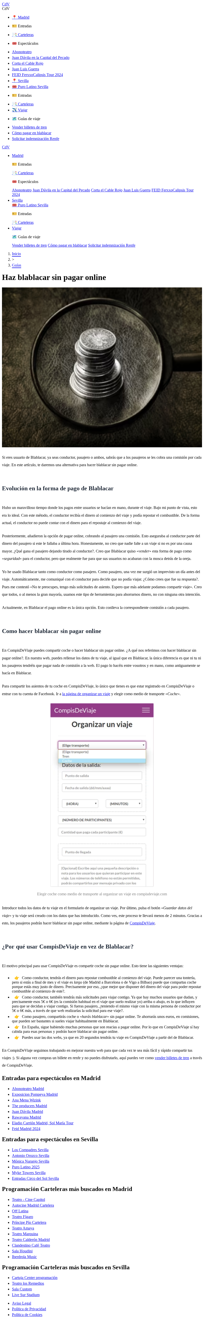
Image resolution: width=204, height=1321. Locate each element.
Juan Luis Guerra (25, 69)
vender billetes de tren (172, 1058)
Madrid (17, 155)
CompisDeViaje (142, 923)
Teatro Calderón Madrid (31, 1239)
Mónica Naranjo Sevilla (30, 1161)
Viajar (16, 228)
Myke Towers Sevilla (29, 1173)
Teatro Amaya (23, 1228)
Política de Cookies (27, 1315)
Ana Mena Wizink (26, 1100)
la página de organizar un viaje (86, 694)
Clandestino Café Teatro (31, 1245)
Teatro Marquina (25, 1234)
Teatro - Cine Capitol (28, 1199)
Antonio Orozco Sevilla (30, 1155)
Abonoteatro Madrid (28, 1089)
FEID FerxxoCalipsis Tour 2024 (37, 75)
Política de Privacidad (29, 1309)
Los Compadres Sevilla (30, 1150)
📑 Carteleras (23, 35)
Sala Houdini (22, 1251)
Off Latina (20, 1211)
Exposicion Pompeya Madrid (35, 1094)
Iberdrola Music (24, 1257)
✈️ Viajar (19, 110)
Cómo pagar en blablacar (31, 133)
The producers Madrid (29, 1106)
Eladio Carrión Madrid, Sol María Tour (42, 1123)
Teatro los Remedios (28, 1283)
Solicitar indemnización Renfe (35, 139)
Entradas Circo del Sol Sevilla (35, 1178)
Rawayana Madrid (26, 1117)
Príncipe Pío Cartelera (29, 1222)
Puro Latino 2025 (26, 1167)
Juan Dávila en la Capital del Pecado (40, 57)
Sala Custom (22, 1289)
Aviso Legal (21, 1303)
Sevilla (17, 200)
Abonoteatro (22, 52)
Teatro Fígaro (22, 1217)
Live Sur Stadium (26, 1295)
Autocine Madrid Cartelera (33, 1205)
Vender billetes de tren (29, 127)
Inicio (16, 254)
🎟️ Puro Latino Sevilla (30, 87)
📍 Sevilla (20, 81)
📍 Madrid (20, 17)
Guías (16, 265)
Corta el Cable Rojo (27, 63)
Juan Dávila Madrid (27, 1111)
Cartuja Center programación (34, 1277)
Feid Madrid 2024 (26, 1129)
